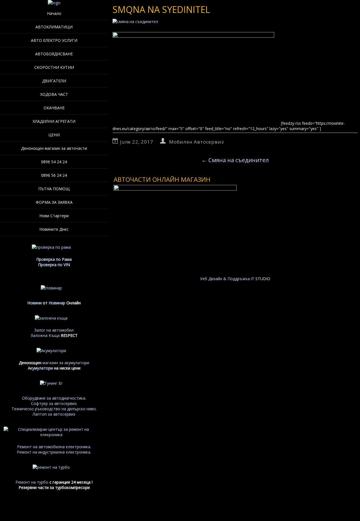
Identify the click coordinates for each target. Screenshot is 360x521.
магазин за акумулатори (65, 362)
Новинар (57, 302)
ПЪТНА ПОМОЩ (54, 188)
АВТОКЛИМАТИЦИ (54, 27)
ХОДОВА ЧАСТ (54, 94)
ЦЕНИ (54, 134)
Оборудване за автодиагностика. (54, 398)
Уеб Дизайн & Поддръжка (225, 278)
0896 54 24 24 (54, 161)
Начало (54, 13)
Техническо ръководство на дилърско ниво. (54, 408)
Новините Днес (54, 229)
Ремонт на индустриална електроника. (54, 452)
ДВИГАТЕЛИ (54, 80)
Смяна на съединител (235, 160)
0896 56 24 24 (54, 175)
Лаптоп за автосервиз (54, 414)
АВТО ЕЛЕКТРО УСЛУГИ (54, 40)
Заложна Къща (45, 335)
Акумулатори (40, 368)
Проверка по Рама (54, 259)
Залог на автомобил (54, 330)
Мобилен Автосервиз (196, 142)
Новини (34, 302)
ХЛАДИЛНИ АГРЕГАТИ (54, 121)
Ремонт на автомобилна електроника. (54, 446)
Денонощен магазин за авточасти (54, 148)
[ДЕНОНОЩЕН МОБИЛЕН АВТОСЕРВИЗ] (54, 2)
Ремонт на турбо (31, 482)
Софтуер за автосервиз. (54, 403)
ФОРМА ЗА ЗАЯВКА (54, 202)
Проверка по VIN (54, 264)
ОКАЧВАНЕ (54, 107)
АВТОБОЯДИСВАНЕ (54, 53)
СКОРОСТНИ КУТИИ (54, 67)
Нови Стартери (54, 215)
